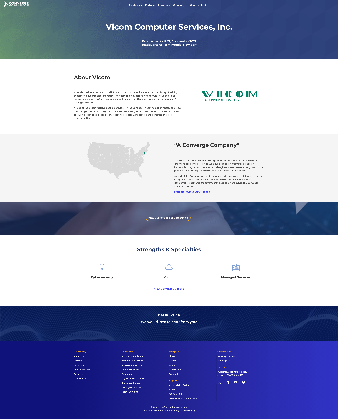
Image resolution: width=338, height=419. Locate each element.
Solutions (134, 5)
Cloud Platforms (130, 369)
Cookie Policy (188, 410)
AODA (172, 389)
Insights (163, 5)
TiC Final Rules (176, 394)
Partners (150, 5)
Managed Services (131, 387)
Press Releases (82, 369)
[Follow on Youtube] (235, 382)
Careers (78, 360)
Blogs (172, 356)
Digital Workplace (130, 382)
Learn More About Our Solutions (192, 191)
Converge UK (223, 360)
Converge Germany (227, 356)
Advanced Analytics (132, 356)
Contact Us (196, 5)
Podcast (173, 374)
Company (179, 5)
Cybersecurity (129, 374)
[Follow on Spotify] (243, 382)
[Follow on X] (219, 382)
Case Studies (176, 369)
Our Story (79, 365)
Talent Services (129, 391)
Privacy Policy (172, 410)
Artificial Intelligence (132, 360)
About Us (79, 356)
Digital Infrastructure (132, 378)
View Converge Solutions (169, 288)
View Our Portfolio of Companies (168, 217)
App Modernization (131, 365)
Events (172, 360)
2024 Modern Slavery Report (184, 398)
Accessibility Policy (179, 385)
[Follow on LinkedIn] (227, 382)
